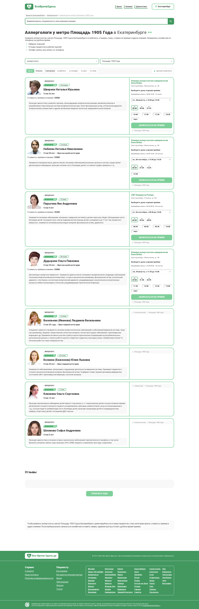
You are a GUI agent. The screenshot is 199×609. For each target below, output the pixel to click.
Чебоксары (167, 575)
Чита (164, 581)
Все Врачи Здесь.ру (43, 555)
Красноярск (122, 581)
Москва (91, 569)
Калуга (120, 569)
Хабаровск (166, 572)
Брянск (91, 586)
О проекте (29, 571)
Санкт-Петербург (95, 572)
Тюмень (152, 589)
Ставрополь (154, 578)
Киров (120, 575)
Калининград (110, 592)
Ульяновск (154, 592)
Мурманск (122, 589)
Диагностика (141, 7)
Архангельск (93, 575)
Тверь (151, 581)
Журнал (59, 585)
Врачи (119, 7)
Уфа (164, 569)
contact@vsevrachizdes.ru (151, 605)
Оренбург (138, 575)
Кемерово (122, 572)
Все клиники (61, 571)
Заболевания (62, 582)
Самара (137, 589)
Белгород (92, 583)
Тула (151, 586)
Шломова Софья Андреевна (62, 430)
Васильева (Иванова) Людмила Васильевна (72, 320)
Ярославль (166, 583)
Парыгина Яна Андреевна (60, 203)
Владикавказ (93, 589)
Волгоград (109, 569)
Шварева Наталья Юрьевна (61, 89)
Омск (136, 572)
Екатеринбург (110, 575)
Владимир (92, 592)
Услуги (59, 589)
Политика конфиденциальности (39, 578)
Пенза (136, 578)
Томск (152, 583)
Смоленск (153, 572)
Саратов (137, 592)
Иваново (108, 578)
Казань (108, 589)
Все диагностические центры (69, 575)
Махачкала (122, 586)
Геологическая (139, 312)
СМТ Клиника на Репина (142, 195)
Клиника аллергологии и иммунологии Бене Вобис (149, 82)
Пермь (137, 581)
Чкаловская (138, 386)
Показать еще (99, 493)
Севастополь (155, 569)
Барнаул (91, 581)
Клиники (128, 7)
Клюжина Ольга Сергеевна (61, 393)
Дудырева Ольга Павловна (61, 261)
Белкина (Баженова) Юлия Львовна (66, 359)
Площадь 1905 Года (111, 61)
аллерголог (49, 81)
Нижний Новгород (125, 592)
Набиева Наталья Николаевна (63, 149)
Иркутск (108, 583)
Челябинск (166, 578)
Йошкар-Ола (110, 586)
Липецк (121, 583)
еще (135, 119)
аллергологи (32, 61)
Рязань (137, 586)
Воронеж (108, 572)
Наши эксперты (32, 575)
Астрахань (92, 578)
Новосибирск (140, 569)
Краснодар (122, 578)
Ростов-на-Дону (141, 583)
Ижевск (108, 581)
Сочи (151, 575)
